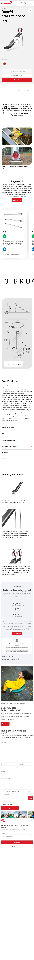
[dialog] (17, 480)
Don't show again (17, 847)
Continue (17, 842)
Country (3, 833)
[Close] (31, 820)
